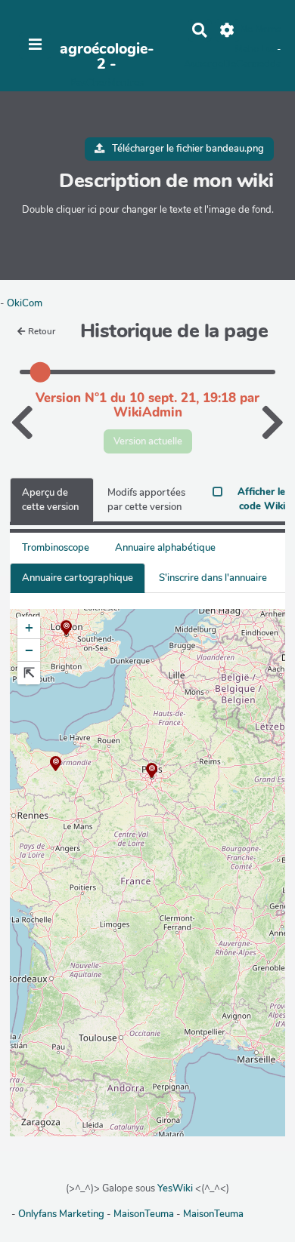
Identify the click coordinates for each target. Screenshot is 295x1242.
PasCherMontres (107, 83)
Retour (41, 331)
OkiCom (24, 303)
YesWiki (175, 1188)
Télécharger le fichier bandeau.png (187, 148)
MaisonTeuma (144, 1214)
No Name (260, 29)
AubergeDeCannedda (232, 64)
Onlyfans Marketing (62, 1214)
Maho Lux (255, 49)
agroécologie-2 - (107, 56)
